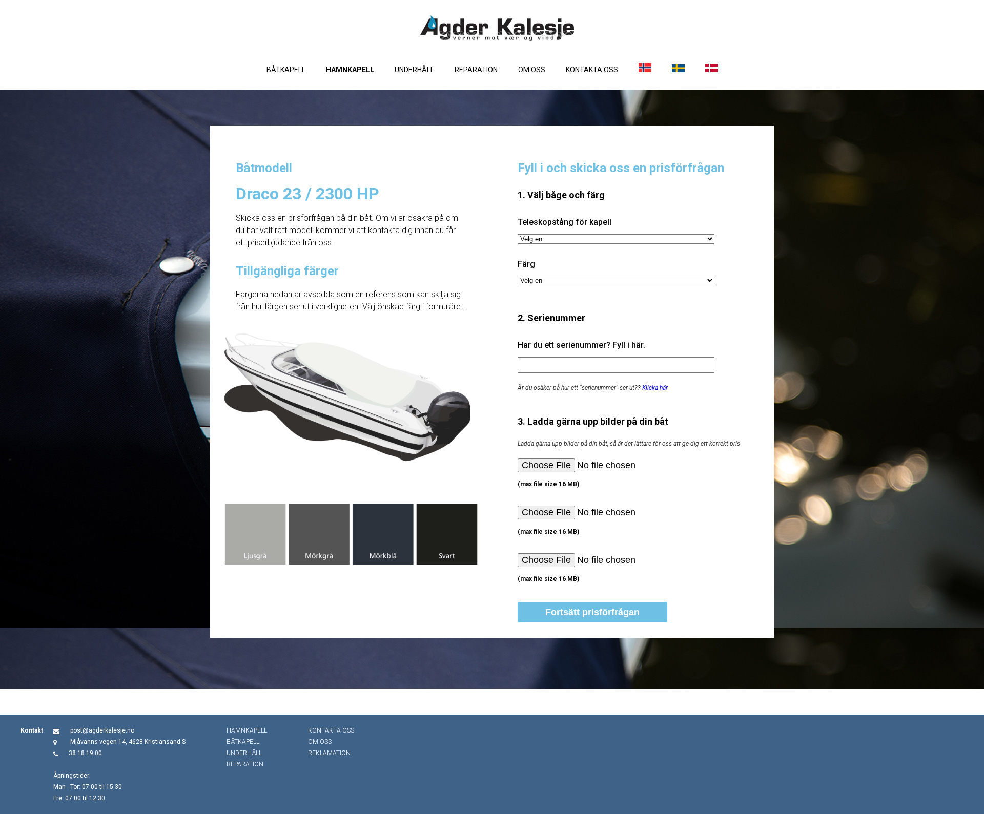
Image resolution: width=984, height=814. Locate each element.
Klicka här (655, 387)
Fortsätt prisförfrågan (592, 612)
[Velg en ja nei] (616, 239)
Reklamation (329, 753)
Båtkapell (285, 70)
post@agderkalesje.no (102, 730)
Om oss (531, 70)
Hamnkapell (350, 70)
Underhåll (414, 70)
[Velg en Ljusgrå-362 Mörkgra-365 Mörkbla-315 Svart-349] (616, 280)
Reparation (476, 70)
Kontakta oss (592, 70)
